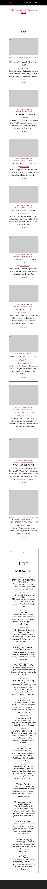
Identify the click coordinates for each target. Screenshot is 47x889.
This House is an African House (23, 596)
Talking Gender (23, 784)
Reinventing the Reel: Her (23, 309)
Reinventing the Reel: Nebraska (23, 210)
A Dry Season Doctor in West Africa (24, 631)
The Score (23, 857)
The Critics (28, 57)
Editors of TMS (24, 415)
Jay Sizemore (24, 213)
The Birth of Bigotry (23, 839)
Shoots (23, 612)
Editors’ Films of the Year (23, 412)
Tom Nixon (24, 117)
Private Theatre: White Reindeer (23, 114)
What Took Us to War (23, 665)
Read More (23, 82)
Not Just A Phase (23, 822)
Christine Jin (24, 68)
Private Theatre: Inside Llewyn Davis (23, 164)
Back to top (24, 884)
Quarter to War (23, 700)
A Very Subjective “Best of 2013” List (23, 522)
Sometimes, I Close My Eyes (23, 681)
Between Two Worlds (23, 766)
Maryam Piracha (30, 468)
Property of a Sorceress (23, 647)
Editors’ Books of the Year (23, 465)
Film (22, 57)
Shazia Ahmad (24, 525)
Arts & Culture (14, 57)
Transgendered (23, 718)
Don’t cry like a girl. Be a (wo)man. (23, 581)
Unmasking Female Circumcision (23, 803)
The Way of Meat (23, 749)
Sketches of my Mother (23, 731)
